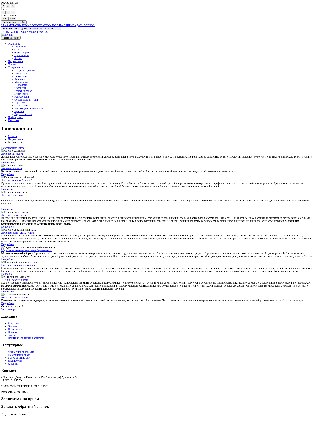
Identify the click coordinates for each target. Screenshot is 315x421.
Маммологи (21, 82)
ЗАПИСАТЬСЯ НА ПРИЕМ (57, 25)
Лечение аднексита (12, 153)
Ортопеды (20, 87)
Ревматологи (21, 96)
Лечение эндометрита (13, 215)
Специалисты (15, 67)
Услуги (12, 64)
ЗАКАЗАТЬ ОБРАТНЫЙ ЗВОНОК (21, 25)
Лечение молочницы (13, 195)
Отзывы (18, 49)
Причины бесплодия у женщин (18, 265)
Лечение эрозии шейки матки (18, 232)
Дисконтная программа (21, 351)
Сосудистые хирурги (26, 99)
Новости (13, 332)
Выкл (12, 19)
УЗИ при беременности (14, 279)
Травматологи (22, 105)
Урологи (19, 111)
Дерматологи (21, 76)
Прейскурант (15, 117)
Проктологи (21, 93)
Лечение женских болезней (16, 180)
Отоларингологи (23, 90)
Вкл (4, 19)
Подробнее (7, 162)
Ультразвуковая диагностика (30, 108)
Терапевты (20, 102)
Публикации (21, 55)
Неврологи (20, 85)
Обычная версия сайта (14, 22)
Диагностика (15, 360)
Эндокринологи (23, 114)
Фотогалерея (21, 52)
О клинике (14, 43)
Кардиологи (21, 79)
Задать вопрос (9, 309)
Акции (18, 58)
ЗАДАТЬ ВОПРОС (84, 25)
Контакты (13, 120)
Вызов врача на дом (19, 357)
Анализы (13, 363)
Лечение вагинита (11, 168)
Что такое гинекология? (14, 297)
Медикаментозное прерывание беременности (26, 250)
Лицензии (20, 46)
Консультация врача (19, 354)
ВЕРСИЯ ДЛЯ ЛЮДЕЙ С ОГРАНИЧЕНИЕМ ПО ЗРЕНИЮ (31, 28)
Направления (15, 61)
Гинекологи (21, 73)
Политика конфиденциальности (26, 338)
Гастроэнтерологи (24, 70)
